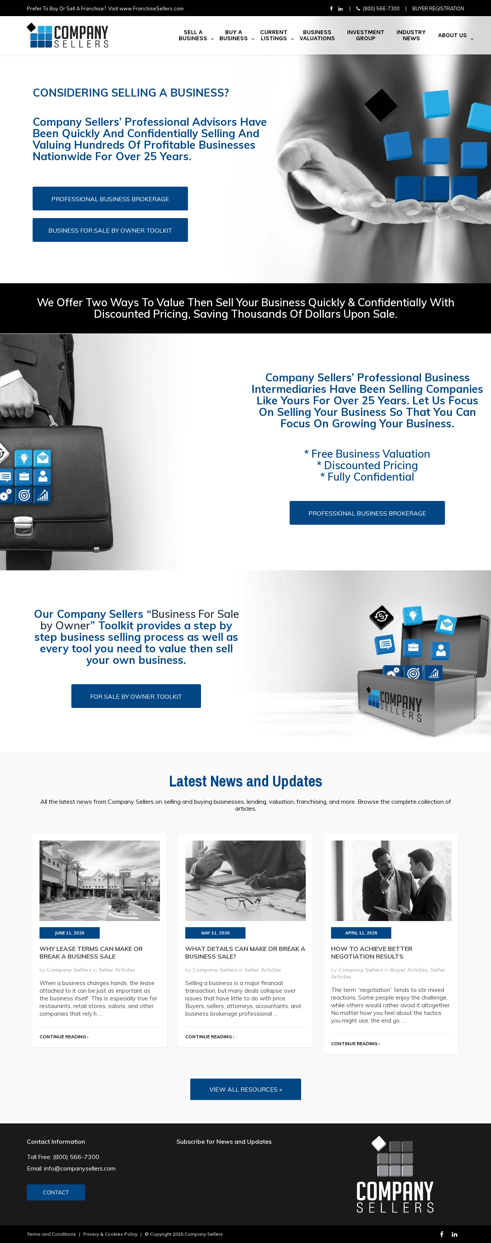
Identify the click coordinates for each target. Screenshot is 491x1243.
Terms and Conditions (51, 1234)
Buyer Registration (438, 8)
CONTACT (56, 1192)
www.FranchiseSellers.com (151, 8)
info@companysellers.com (79, 1168)
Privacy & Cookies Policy (110, 1234)
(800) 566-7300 (381, 8)
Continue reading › (64, 1036)
